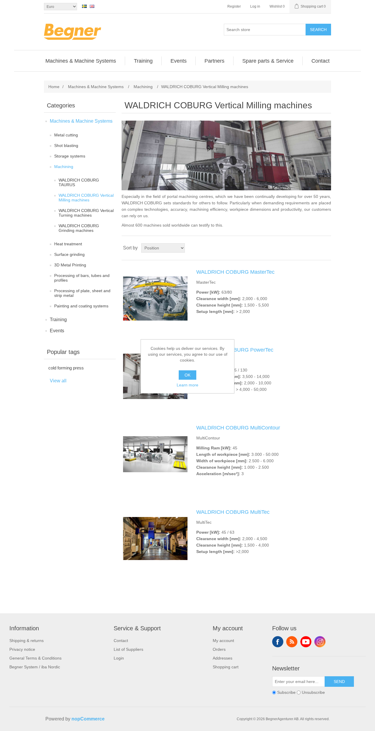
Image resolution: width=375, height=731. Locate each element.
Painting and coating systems (81, 306)
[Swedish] (84, 6)
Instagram (319, 641)
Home (53, 86)
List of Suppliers (128, 649)
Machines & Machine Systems (81, 121)
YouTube (305, 641)
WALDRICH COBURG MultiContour (238, 428)
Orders (219, 649)
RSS (291, 641)
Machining (63, 166)
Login (119, 658)
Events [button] (179, 61)
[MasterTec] (155, 298)
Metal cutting (66, 135)
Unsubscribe (313, 692)
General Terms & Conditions (35, 658)
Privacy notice (22, 649)
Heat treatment (68, 244)
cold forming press (66, 367)
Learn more (187, 385)
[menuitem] (81, 61)
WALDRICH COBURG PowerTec (234, 350)
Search (318, 29)
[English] (92, 6)
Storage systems (69, 156)
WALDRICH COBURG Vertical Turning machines (86, 213)
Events (57, 330)
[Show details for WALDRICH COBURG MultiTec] (155, 538)
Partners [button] (214, 61)
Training (58, 319)
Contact (121, 640)
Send (339, 681)
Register (234, 6)
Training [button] (143, 61)
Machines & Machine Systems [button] (80, 61)
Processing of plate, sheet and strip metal (82, 293)
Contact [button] (320, 61)
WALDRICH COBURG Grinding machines (79, 228)
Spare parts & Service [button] (268, 61)
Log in (255, 6)
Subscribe (286, 692)
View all (58, 380)
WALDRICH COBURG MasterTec (235, 272)
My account (223, 640)
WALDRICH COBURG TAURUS (79, 182)
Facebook (277, 641)
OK (187, 375)
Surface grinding (69, 254)
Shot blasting (66, 145)
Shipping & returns (26, 640)
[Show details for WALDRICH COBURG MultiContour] (155, 454)
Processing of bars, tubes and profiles (82, 278)
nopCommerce (88, 718)
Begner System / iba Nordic (34, 667)
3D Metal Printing (70, 265)
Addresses (222, 658)
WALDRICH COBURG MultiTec (233, 512)
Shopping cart (225, 667)
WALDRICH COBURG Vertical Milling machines (86, 197)
